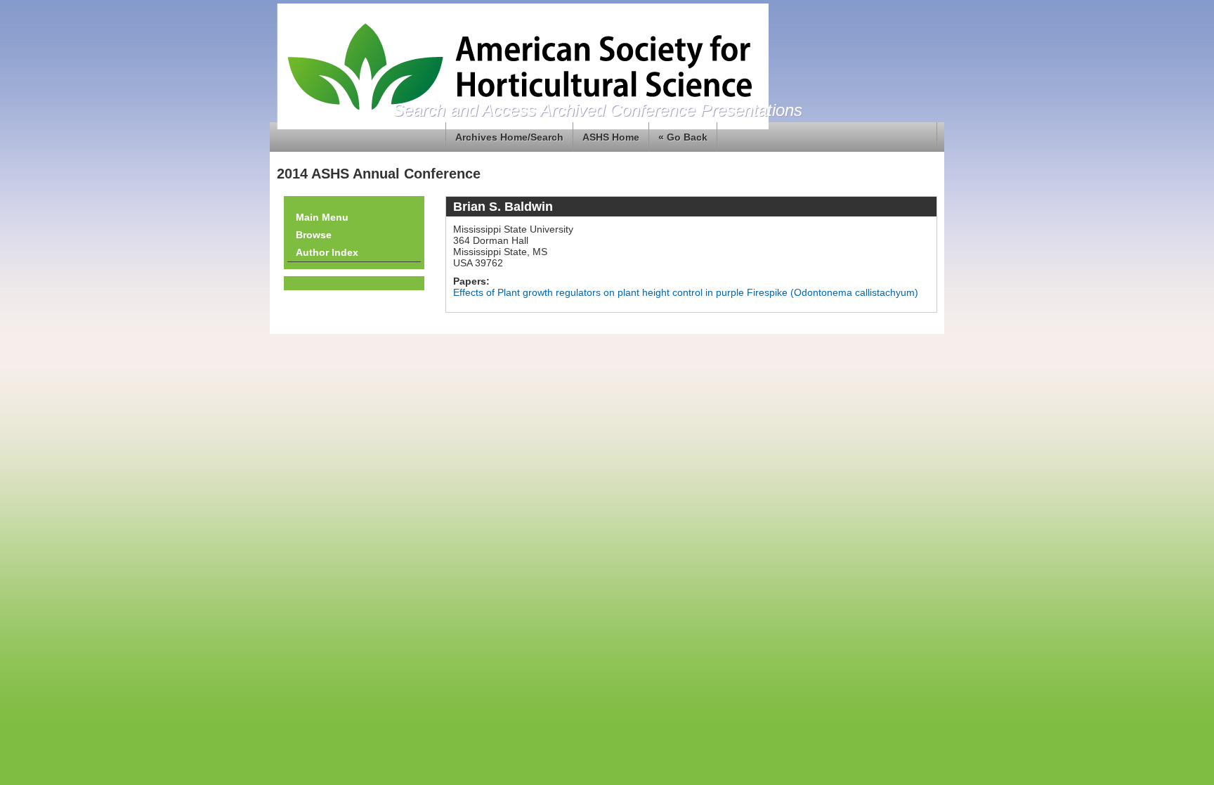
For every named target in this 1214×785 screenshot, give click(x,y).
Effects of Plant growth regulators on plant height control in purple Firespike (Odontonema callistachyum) (685, 292)
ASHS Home (610, 137)
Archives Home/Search (509, 137)
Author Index (327, 252)
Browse (314, 234)
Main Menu (322, 217)
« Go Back (682, 137)
